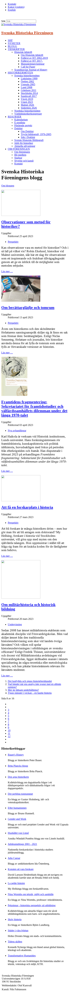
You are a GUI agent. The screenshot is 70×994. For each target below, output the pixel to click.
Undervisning (15, 624)
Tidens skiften (15, 941)
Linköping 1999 (29, 78)
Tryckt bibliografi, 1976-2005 (36, 134)
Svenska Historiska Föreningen (27, 32)
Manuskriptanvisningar (32, 63)
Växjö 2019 (27, 99)
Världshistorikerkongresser (28, 113)
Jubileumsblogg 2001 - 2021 (22, 844)
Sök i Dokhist (28, 137)
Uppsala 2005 (28, 84)
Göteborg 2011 (28, 90)
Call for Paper (28, 66)
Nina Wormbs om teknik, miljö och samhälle (31, 894)
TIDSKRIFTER (16, 49)
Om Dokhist (27, 131)
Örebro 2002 (27, 81)
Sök (3, 21)
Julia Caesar (14, 858)
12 (9, 736)
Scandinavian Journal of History (30, 69)
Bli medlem (20, 154)
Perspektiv (13, 241)
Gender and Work (17, 819)
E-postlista (19, 122)
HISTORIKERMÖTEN (20, 72)
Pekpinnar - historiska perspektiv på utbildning (32, 905)
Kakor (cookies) (16, 7)
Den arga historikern (18, 777)
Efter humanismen (17, 807)
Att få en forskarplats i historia (27, 507)
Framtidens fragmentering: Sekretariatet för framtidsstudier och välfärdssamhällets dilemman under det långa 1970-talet (34, 408)
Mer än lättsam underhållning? (23, 690)
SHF (10, 40)
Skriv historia (14, 919)
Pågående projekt (23, 125)
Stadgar (18, 157)
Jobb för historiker (23, 143)
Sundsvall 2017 (29, 96)
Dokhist (18, 128)
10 (9, 730)
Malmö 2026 (27, 105)
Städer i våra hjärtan (18, 930)
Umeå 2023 (27, 102)
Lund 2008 (26, 87)
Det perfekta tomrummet (20, 793)
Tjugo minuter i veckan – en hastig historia (30, 693)
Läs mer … (7, 271)
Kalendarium (21, 119)
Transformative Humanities (22, 955)
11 (9, 733)
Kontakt (12, 4)
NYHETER (14, 43)
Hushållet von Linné (18, 833)
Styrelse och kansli (24, 160)
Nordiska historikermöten (27, 110)
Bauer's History (16, 754)
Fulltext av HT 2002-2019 (34, 58)
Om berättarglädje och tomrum (27, 307)
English (12, 9)
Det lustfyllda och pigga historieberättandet (30, 681)
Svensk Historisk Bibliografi (28, 140)
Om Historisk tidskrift (32, 55)
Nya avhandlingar (17, 430)
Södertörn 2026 (29, 107)
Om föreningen (22, 152)
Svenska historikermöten (27, 75)
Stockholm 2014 (29, 93)
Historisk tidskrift (23, 52)
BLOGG (12, 46)
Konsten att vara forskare (21, 869)
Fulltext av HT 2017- (32, 61)
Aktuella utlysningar (24, 146)
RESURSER (14, 116)
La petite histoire (16, 883)
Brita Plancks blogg (18, 765)
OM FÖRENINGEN (19, 149)
